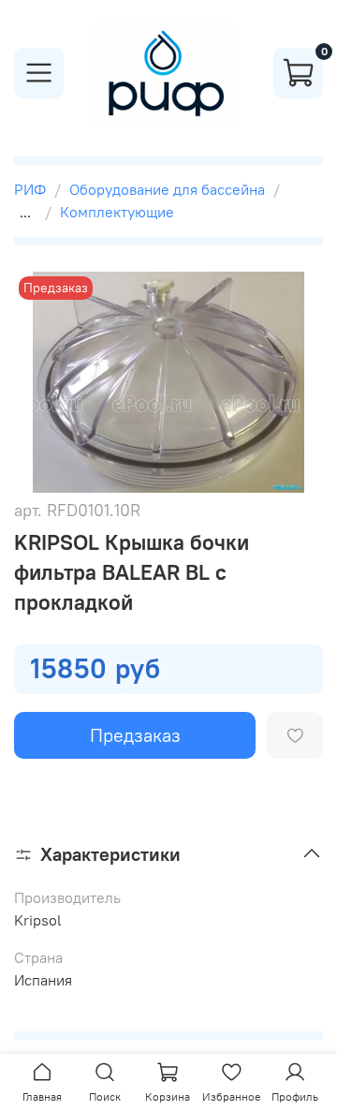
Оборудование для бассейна (167, 189)
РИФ (30, 189)
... (25, 211)
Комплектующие (117, 211)
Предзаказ (135, 735)
